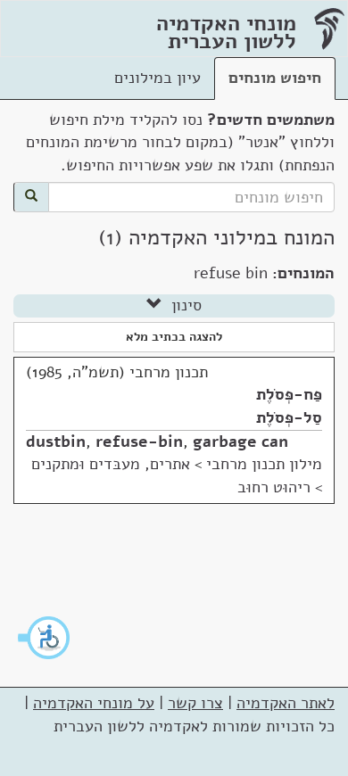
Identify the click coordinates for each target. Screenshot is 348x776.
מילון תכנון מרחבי (264, 464)
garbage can (240, 441)
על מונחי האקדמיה (93, 703)
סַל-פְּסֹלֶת (289, 417)
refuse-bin (139, 441)
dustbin (56, 441)
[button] (44, 637)
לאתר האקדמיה (285, 703)
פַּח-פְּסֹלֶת (289, 394)
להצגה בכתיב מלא (174, 336)
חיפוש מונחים (274, 77)
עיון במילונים (157, 77)
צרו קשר (195, 703)
